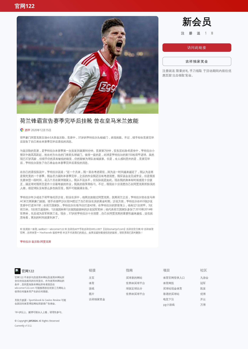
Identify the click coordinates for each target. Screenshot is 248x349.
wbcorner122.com (24, 287)
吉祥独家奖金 (197, 61)
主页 (91, 278)
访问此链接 (196, 47)
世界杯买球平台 (135, 283)
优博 (203, 294)
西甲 (27, 130)
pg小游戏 (169, 304)
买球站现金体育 (172, 288)
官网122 (25, 5)
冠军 (203, 283)
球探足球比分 (134, 288)
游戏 (91, 288)
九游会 (204, 278)
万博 (203, 304)
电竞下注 (168, 299)
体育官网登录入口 (174, 278)
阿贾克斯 (45, 241)
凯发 (203, 288)
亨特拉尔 (25, 241)
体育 (91, 283)
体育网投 (168, 283)
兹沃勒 (36, 241)
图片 (91, 294)
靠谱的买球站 (171, 294)
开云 (203, 299)
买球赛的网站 (134, 278)
